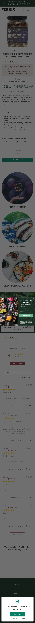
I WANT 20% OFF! (26, 315)
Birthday (21, 310)
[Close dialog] (34, 298)
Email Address (22, 306)
